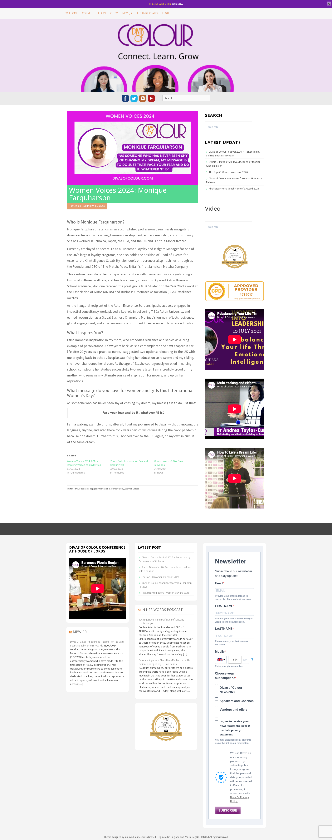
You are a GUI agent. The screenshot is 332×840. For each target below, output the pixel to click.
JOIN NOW (177, 4)
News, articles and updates (140, 13)
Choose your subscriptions (225, 676)
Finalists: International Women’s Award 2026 (234, 188)
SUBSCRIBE (227, 810)
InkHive (128, 837)
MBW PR (80, 631)
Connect (88, 13)
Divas (102, 206)
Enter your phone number (229, 666)
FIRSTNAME (224, 606)
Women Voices (132, 488)
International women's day (110, 488)
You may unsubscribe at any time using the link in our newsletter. (233, 741)
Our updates (82, 488)
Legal (166, 13)
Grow (114, 13)
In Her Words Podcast (162, 609)
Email (219, 583)
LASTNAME (223, 628)
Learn (102, 13)
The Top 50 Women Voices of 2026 (228, 172)
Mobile (220, 651)
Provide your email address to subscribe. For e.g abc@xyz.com (233, 598)
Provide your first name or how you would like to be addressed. (234, 620)
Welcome (71, 13)
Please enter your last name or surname (232, 643)
